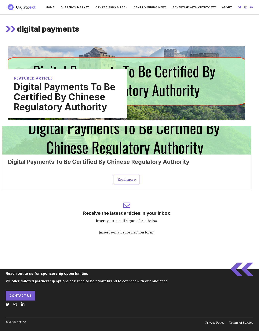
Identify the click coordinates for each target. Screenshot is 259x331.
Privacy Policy (214, 323)
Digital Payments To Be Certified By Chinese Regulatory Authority (64, 96)
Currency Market (74, 7)
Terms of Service (241, 323)
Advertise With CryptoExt (194, 7)
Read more (127, 179)
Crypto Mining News (150, 7)
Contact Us (20, 295)
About (227, 7)
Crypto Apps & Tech (111, 7)
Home (50, 7)
